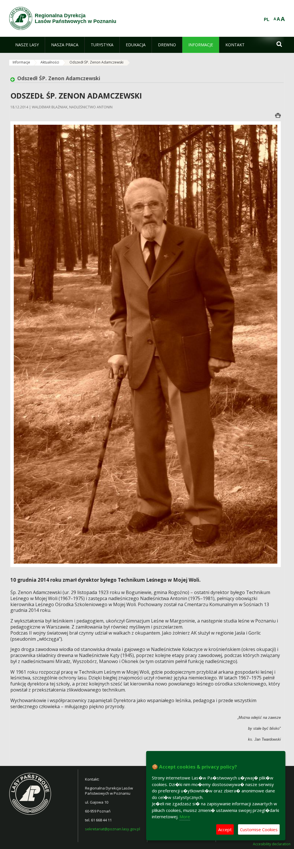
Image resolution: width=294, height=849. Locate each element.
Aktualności (49, 62)
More (184, 816)
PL (266, 19)
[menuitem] (27, 45)
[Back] (13, 79)
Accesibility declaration (272, 844)
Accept (225, 829)
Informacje (21, 62)
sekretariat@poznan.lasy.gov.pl (112, 828)
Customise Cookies (259, 829)
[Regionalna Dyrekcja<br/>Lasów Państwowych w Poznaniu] (20, 18)
